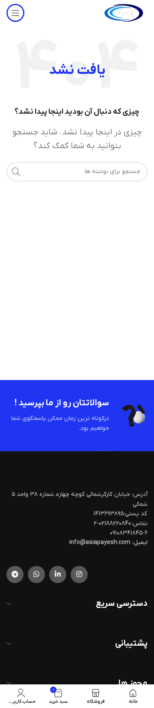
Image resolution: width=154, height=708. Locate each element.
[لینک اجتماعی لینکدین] (57, 574)
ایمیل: (140, 542)
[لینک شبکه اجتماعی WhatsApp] (36, 574)
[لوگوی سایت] (124, 13)
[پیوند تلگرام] (15, 574)
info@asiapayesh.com (100, 542)
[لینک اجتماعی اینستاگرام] (79, 574)
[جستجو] (16, 172)
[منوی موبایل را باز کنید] (15, 12)
